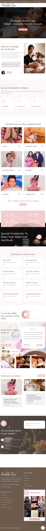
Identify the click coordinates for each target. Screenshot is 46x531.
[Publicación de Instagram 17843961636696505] (41, 513)
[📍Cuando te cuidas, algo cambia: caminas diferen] (41, 506)
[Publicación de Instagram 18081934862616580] (27, 506)
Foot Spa (5, 146)
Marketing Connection (15, 528)
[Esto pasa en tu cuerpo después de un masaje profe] (34, 513)
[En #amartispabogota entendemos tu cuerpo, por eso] (27, 513)
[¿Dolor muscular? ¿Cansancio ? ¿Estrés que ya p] (34, 506)
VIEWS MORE (41, 375)
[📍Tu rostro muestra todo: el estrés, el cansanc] (34, 499)
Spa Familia (28, 170)
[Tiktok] (41, 1)
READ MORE (23, 204)
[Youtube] (39, 1)
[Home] (9, 5)
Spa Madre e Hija (30, 194)
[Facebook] (34, 1)
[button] (20, 110)
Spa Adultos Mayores (8, 170)
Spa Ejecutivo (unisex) (31, 146)
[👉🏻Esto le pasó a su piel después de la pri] (41, 499)
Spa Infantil (6, 194)
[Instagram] (37, 1)
